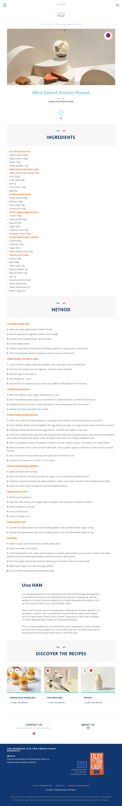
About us (88, 724)
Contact (60, 786)
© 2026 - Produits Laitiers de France (61, 790)
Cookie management (78, 786)
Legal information (42, 786)
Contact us (34, 724)
